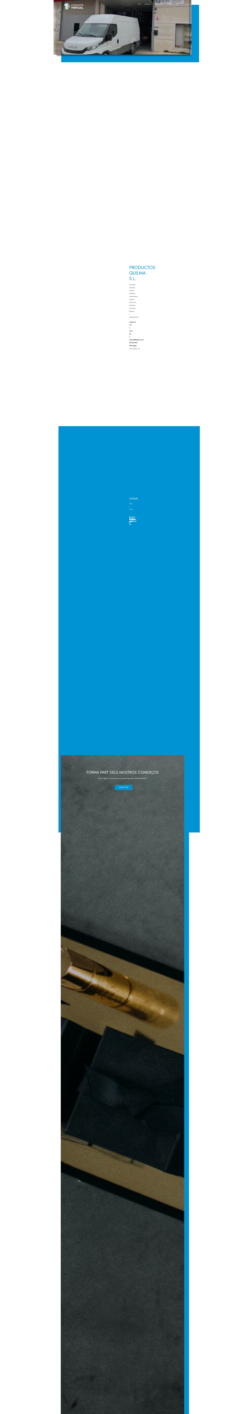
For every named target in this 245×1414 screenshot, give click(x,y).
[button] (177, 4)
